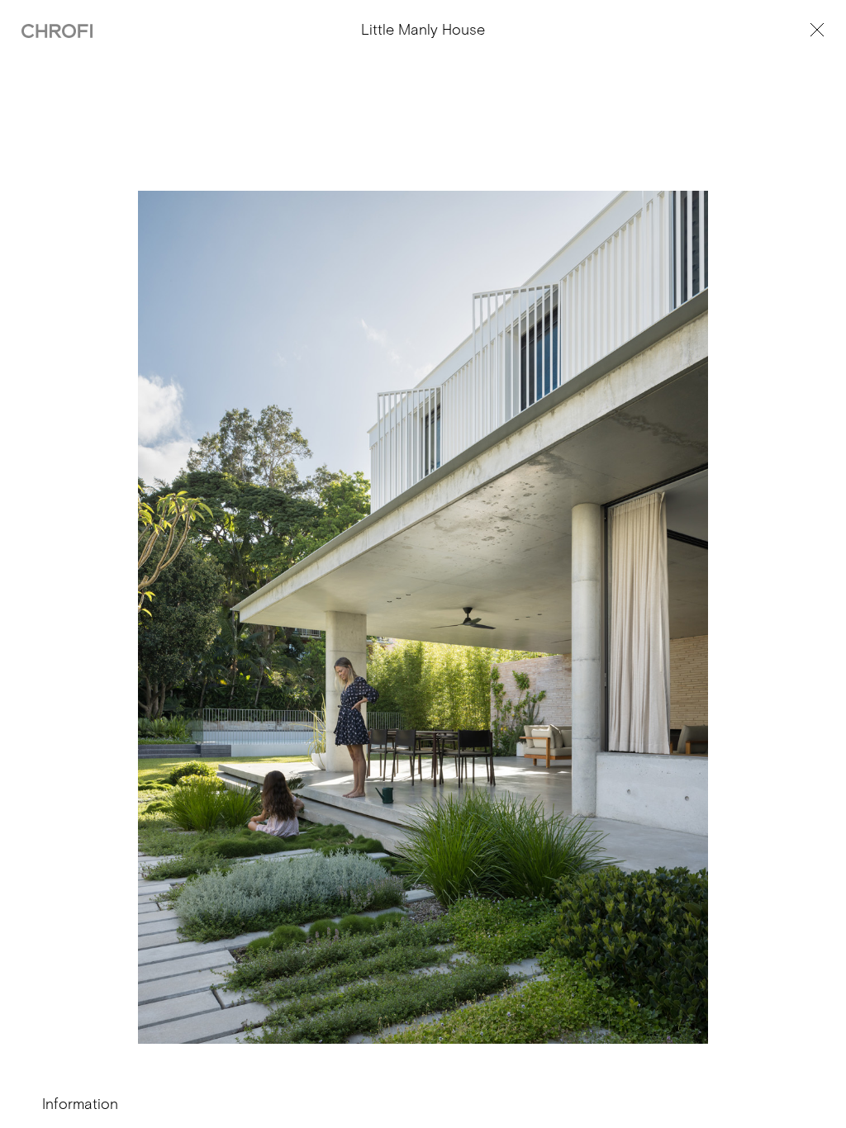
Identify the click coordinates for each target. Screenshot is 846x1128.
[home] (57, 30)
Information (80, 1104)
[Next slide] (617, 666)
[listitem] (423, 642)
